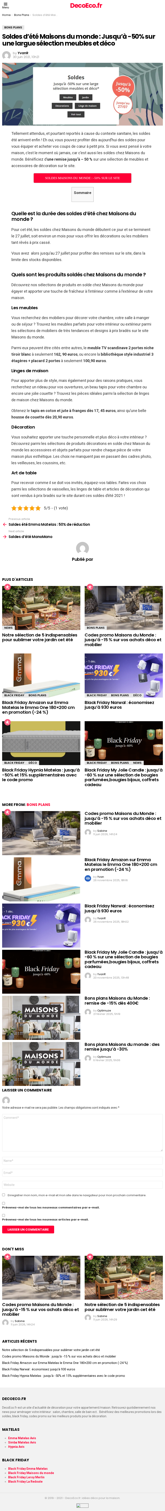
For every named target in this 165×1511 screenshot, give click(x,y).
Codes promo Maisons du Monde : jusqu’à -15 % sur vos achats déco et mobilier (123, 640)
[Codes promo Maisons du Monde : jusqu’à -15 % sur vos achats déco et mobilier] (124, 608)
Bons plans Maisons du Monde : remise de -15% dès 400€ (117, 1000)
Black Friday (14, 695)
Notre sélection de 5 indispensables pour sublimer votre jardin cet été (39, 637)
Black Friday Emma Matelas (28, 1468)
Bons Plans (96, 628)
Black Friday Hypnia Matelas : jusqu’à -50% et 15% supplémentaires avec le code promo (41, 775)
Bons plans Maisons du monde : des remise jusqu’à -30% (122, 1046)
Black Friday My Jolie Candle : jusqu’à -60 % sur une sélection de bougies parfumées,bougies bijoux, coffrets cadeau (123, 777)
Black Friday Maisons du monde (31, 1473)
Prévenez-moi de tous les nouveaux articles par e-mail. (45, 1219)
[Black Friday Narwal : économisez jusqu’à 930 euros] (124, 675)
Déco (137, 695)
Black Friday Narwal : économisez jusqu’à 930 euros (119, 704)
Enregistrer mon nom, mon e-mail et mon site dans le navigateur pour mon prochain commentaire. (77, 1195)
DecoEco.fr (86, 5)
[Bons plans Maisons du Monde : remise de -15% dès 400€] (41, 1018)
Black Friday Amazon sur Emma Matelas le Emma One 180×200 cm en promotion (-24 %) (38, 707)
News (8, 628)
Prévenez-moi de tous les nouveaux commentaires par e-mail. (51, 1207)
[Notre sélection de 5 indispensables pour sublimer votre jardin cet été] (41, 608)
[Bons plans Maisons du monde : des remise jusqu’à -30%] (41, 1064)
